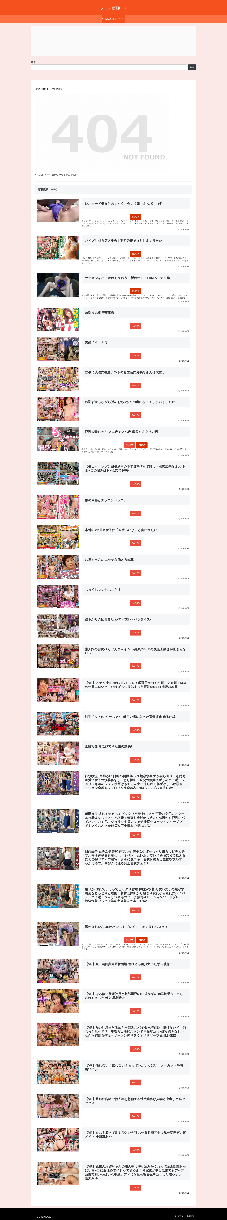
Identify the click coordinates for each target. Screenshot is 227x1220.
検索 (33, 62)
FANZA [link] (136, 326)
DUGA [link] (135, 216)
